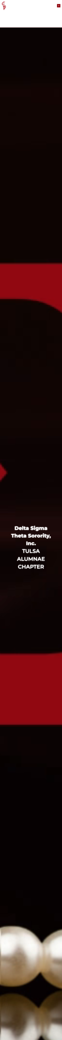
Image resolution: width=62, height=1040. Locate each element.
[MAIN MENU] (58, 5)
